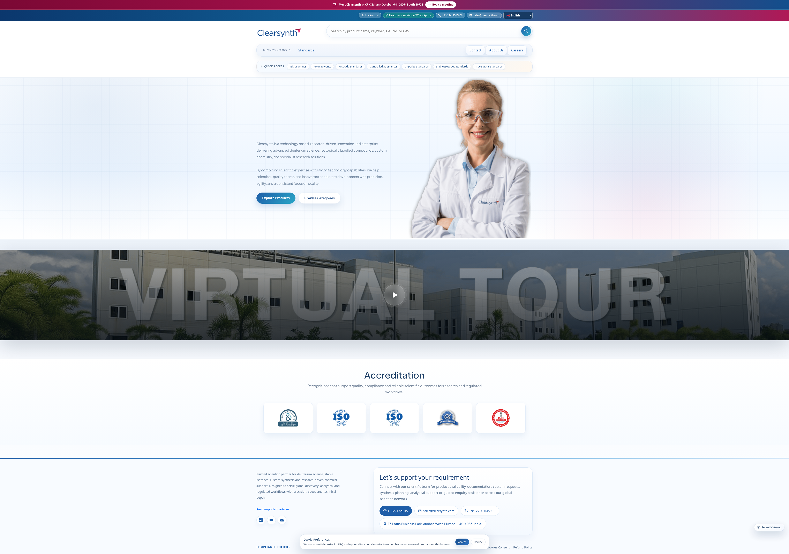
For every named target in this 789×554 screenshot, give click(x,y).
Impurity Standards (417, 66)
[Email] (282, 520)
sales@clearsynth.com (486, 15)
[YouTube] (271, 520)
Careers (517, 50)
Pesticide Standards (350, 66)
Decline (478, 542)
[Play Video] (394, 295)
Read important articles (272, 509)
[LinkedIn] (260, 520)
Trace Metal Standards (489, 66)
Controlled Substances (383, 66)
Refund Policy (523, 547)
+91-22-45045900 (452, 15)
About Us (496, 50)
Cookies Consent (498, 547)
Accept (462, 542)
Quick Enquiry (398, 511)
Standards (306, 50)
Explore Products (276, 198)
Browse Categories (319, 198)
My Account (372, 15)
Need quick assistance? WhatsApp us (410, 15)
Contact (475, 50)
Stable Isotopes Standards (452, 66)
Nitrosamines (298, 66)
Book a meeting (442, 4)
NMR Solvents (322, 66)
